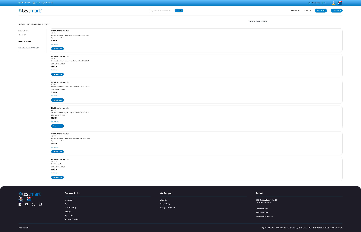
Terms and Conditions (72, 219)
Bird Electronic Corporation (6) (28, 48)
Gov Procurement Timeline (317, 3)
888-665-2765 (25, 3)
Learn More (54, 44)
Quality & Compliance (167, 208)
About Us (163, 200)
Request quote (57, 48)
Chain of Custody (70, 208)
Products (294, 10)
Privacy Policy (165, 204)
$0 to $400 (22, 35)
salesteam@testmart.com (44, 3)
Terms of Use (69, 215)
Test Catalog (321, 10)
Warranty (68, 211)
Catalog (67, 204)
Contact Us (68, 200)
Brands (306, 10)
